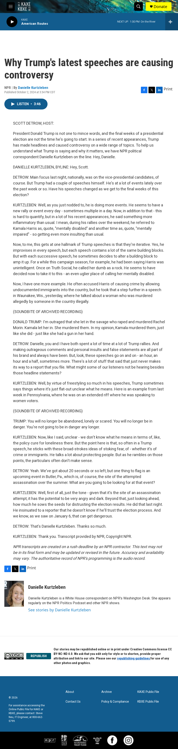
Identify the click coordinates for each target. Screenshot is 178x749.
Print (168, 88)
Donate (160, 6)
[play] (11, 21)
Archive (106, 692)
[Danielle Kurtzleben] (14, 594)
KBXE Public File (148, 701)
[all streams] (171, 21)
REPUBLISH (39, 656)
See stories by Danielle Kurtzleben (59, 609)
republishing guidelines (133, 658)
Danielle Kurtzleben (33, 87)
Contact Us (73, 701)
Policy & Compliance (115, 701)
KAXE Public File (148, 692)
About (70, 692)
